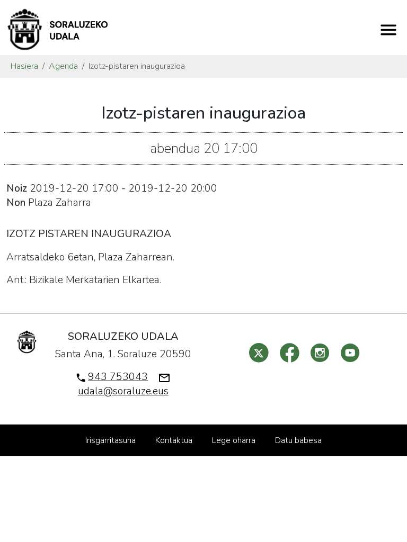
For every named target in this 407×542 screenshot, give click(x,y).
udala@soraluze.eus (123, 391)
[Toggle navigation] (388, 30)
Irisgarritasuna (110, 440)
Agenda (63, 66)
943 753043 (118, 377)
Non (15, 203)
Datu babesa (298, 440)
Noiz (16, 188)
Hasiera (24, 66)
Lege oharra (233, 440)
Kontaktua (173, 440)
